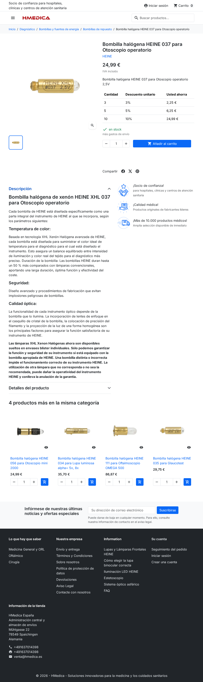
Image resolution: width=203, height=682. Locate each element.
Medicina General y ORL (27, 549)
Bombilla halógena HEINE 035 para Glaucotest (172, 460)
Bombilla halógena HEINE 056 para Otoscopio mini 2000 (29, 463)
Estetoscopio (113, 578)
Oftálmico (16, 556)
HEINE (107, 56)
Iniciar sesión (161, 556)
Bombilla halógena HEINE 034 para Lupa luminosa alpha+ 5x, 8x (77, 463)
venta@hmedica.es (28, 657)
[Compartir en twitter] (130, 171)
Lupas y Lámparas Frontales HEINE (125, 551)
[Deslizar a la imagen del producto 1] (16, 142)
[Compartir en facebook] (123, 171)
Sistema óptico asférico (121, 584)
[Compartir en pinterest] (137, 171)
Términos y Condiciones (74, 556)
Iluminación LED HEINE (121, 572)
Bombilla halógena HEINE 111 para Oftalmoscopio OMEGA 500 (124, 463)
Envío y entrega (68, 549)
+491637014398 (26, 647)
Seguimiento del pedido (169, 549)
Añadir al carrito (162, 144)
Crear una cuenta (164, 562)
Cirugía (14, 562)
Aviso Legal (65, 586)
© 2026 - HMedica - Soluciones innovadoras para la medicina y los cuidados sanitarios (101, 676)
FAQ (107, 591)
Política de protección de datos (75, 570)
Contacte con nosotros (73, 592)
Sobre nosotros (67, 562)
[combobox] (163, 18)
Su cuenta (159, 539)
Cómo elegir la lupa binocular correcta (118, 562)
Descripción (20, 188)
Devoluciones (66, 579)
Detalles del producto (29, 388)
